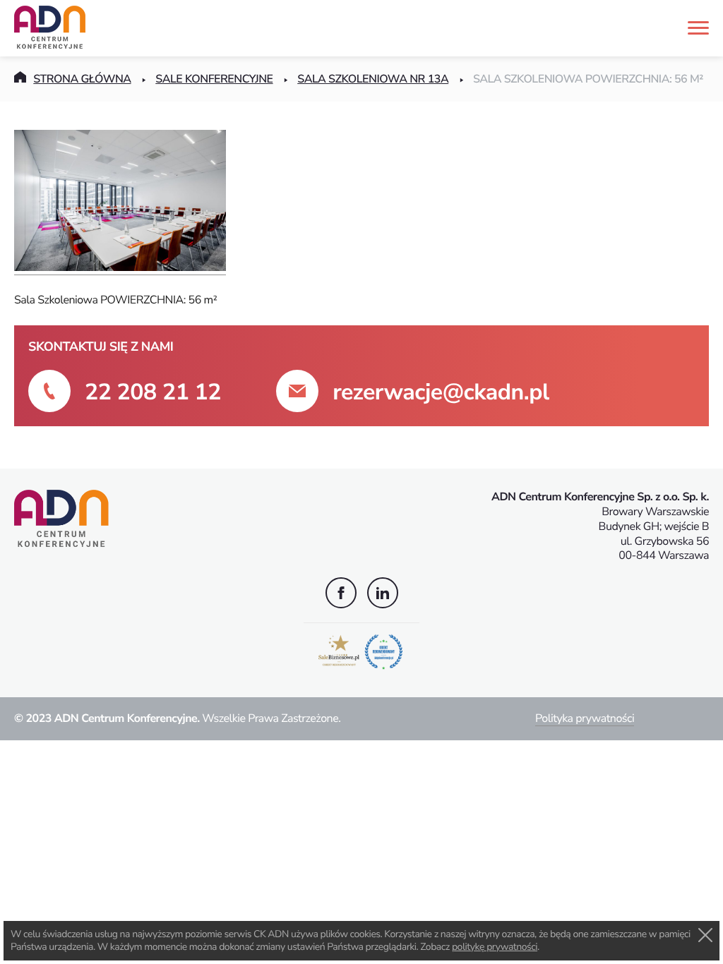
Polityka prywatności (584, 718)
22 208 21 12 (153, 393)
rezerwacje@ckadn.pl (441, 393)
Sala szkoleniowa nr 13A (372, 79)
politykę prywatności (494, 946)
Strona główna (82, 79)
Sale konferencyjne (214, 79)
